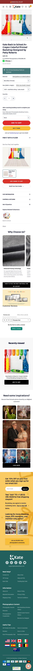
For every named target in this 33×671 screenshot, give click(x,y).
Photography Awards (8, 607)
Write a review (16, 328)
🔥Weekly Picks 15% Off (16, 2)
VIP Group (5, 578)
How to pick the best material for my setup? (16, 285)
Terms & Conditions (22, 597)
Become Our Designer (23, 618)
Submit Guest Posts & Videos (23, 614)
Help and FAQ (21, 578)
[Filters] (9, 320)
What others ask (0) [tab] (22, 315)
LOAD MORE (16, 465)
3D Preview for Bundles (9, 628)
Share (4, 226)
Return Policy (21, 591)
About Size (20, 575)
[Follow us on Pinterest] (20, 562)
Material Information (8, 594)
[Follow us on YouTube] (24, 562)
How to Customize (22, 628)
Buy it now (16, 128)
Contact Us (6, 575)
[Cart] (29, 7)
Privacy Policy (21, 594)
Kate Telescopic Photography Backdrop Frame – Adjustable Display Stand (16, 112)
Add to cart (17, 382)
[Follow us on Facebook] (7, 562)
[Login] (26, 6)
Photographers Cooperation (7, 615)
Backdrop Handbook (23, 634)
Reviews (5, 631)
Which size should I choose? (23, 85)
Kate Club (5, 581)
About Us (5, 591)
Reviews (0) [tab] (6, 315)
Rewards (5, 610)
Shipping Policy (7, 597)
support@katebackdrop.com (16, 566)
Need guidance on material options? (21, 76)
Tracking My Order (22, 581)
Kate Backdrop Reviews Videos (23, 608)
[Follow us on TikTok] (15, 562)
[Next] (29, 25)
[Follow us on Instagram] (11, 562)
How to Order (21, 631)
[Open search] (4, 320)
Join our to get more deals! (16, 133)
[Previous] (3, 25)
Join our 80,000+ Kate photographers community (17, 541)
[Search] (7, 7)
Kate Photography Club (9, 634)
